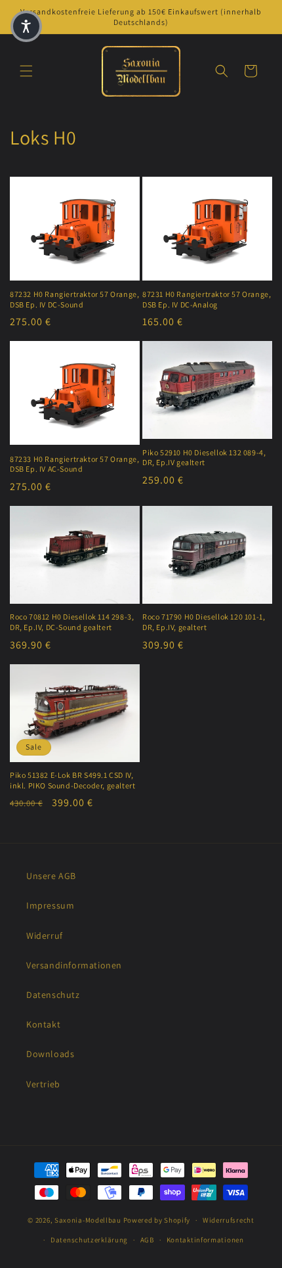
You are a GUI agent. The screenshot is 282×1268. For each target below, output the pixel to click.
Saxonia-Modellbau (87, 1220)
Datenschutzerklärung (89, 1239)
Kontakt (43, 1024)
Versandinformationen (74, 965)
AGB (147, 1239)
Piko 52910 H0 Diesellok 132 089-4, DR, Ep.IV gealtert (204, 457)
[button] (26, 71)
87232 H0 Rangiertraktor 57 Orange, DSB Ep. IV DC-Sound (74, 299)
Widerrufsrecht (228, 1220)
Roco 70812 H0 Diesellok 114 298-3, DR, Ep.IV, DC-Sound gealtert (72, 622)
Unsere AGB (51, 876)
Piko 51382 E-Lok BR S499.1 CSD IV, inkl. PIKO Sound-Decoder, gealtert (72, 780)
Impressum (50, 905)
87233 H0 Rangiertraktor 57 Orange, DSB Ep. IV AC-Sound (74, 464)
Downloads (50, 1054)
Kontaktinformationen (205, 1239)
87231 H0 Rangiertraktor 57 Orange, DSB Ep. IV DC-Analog (206, 299)
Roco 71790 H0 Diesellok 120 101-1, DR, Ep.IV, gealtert (203, 622)
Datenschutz (53, 995)
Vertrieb (43, 1084)
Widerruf (44, 935)
